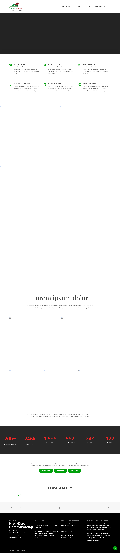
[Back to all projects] (60, 507)
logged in (19, 495)
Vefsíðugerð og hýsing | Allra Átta (17, 550)
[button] (110, 6)
